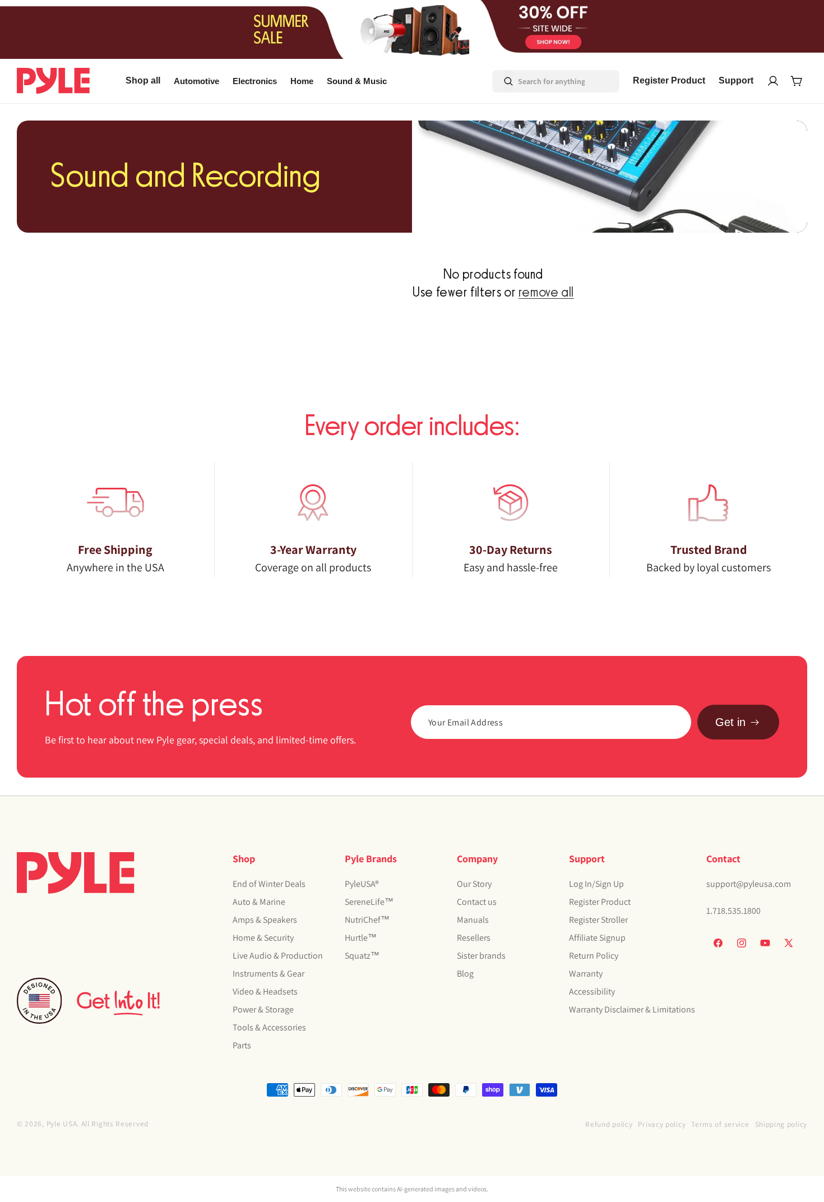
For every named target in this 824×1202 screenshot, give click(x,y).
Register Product (600, 902)
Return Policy (593, 955)
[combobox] (540, 81)
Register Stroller (598, 920)
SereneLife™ (369, 902)
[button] (196, 81)
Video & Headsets (265, 991)
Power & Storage (263, 1009)
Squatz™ (362, 955)
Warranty (586, 973)
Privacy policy (662, 1124)
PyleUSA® (362, 884)
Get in (730, 722)
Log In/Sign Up (596, 884)
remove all (546, 292)
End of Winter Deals (269, 884)
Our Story (474, 884)
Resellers (473, 938)
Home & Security (263, 938)
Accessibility (592, 991)
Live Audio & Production (278, 955)
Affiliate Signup (597, 938)
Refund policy (608, 1124)
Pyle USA (62, 1123)
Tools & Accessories (269, 1027)
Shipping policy (781, 1124)
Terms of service (720, 1124)
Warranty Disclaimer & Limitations (632, 1009)
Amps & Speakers (265, 920)
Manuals (473, 920)
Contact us (477, 902)
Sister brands (481, 955)
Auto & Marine (259, 902)
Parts (242, 1045)
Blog (465, 973)
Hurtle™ (361, 938)
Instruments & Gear (268, 973)
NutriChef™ (367, 920)
